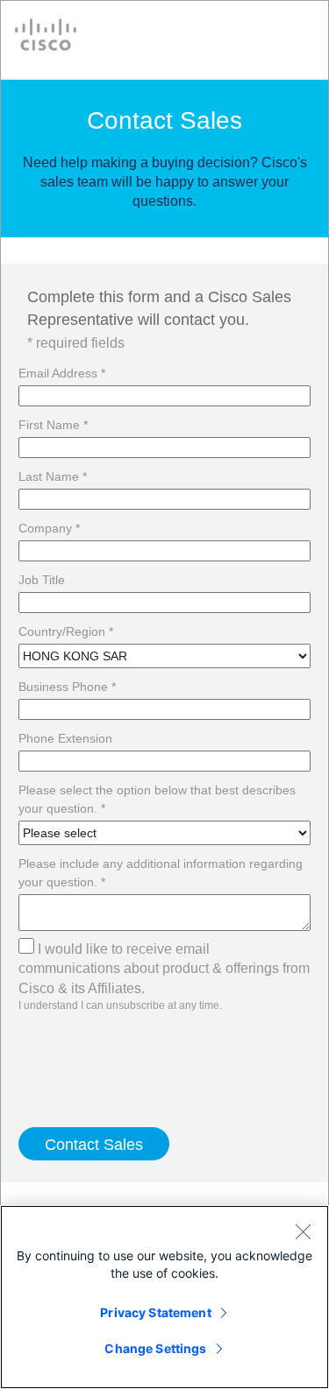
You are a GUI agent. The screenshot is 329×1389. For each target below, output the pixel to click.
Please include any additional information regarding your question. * (160, 873)
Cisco (45, 34)
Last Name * (52, 476)
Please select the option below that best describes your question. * (157, 799)
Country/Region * (65, 631)
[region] (164, 1297)
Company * (49, 528)
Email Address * (61, 373)
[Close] (302, 1231)
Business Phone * (67, 687)
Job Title (41, 580)
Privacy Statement (155, 1312)
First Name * (53, 425)
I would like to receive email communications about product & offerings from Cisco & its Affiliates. (164, 968)
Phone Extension (65, 738)
